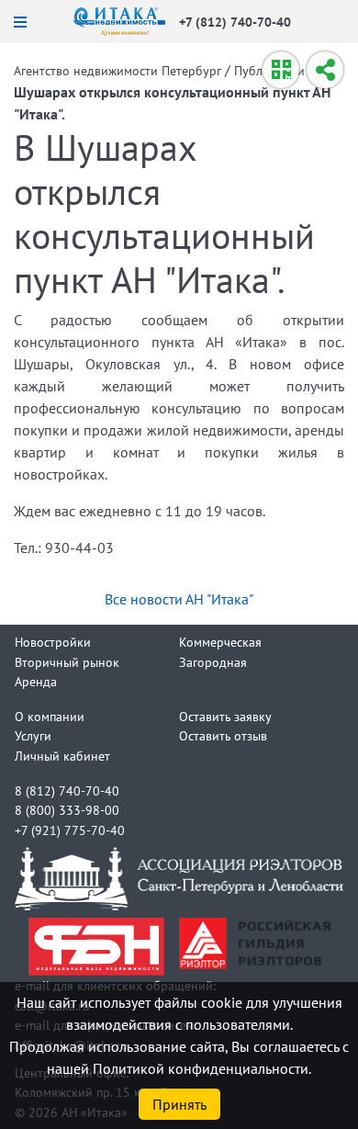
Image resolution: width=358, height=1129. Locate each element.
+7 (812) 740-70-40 (235, 21)
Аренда (36, 681)
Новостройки (53, 641)
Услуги (33, 735)
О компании (49, 716)
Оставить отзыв (223, 735)
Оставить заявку (225, 716)
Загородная (213, 662)
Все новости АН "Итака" (179, 599)
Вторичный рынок (67, 662)
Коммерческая (220, 641)
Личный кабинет (62, 755)
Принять (179, 1104)
